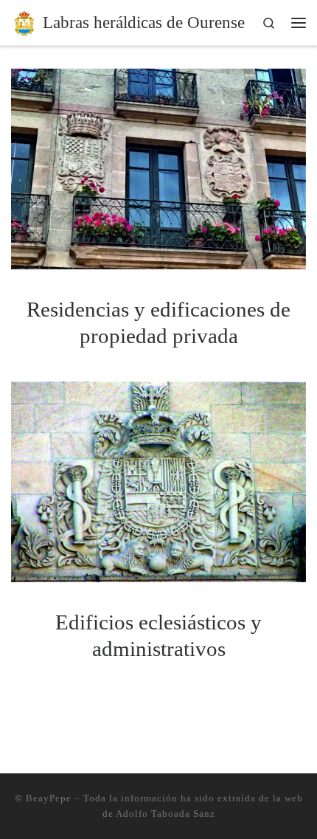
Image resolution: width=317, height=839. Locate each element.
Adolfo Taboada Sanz (165, 813)
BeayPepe (49, 798)
